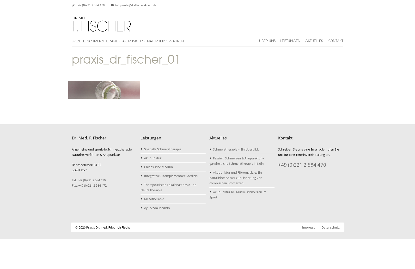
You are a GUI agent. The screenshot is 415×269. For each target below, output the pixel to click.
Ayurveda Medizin (157, 208)
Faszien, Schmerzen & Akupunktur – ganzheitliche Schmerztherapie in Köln (236, 161)
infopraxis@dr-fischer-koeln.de (135, 5)
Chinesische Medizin (158, 167)
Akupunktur (152, 158)
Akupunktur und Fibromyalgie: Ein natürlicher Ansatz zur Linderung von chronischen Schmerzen (235, 177)
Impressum (310, 227)
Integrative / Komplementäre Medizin (171, 176)
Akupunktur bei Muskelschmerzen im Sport (237, 194)
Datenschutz (331, 227)
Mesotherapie (154, 199)
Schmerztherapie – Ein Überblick (236, 149)
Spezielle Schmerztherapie (162, 149)
